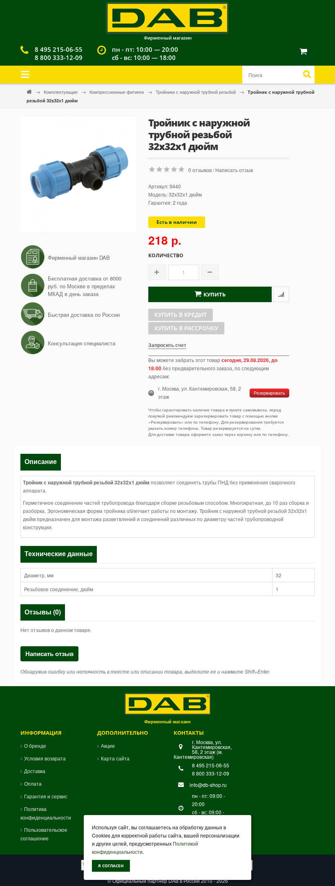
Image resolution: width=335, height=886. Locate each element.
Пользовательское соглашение (43, 834)
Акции (108, 745)
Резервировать (269, 393)
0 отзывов (200, 169)
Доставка (34, 770)
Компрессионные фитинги (117, 91)
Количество (165, 255)
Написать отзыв (234, 169)
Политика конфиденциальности (45, 813)
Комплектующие (61, 91)
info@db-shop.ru (208, 784)
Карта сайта (115, 758)
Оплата (33, 783)
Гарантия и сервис (45, 796)
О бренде (35, 745)
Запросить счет (167, 345)
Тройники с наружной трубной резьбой (196, 91)
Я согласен (111, 865)
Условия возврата (45, 758)
